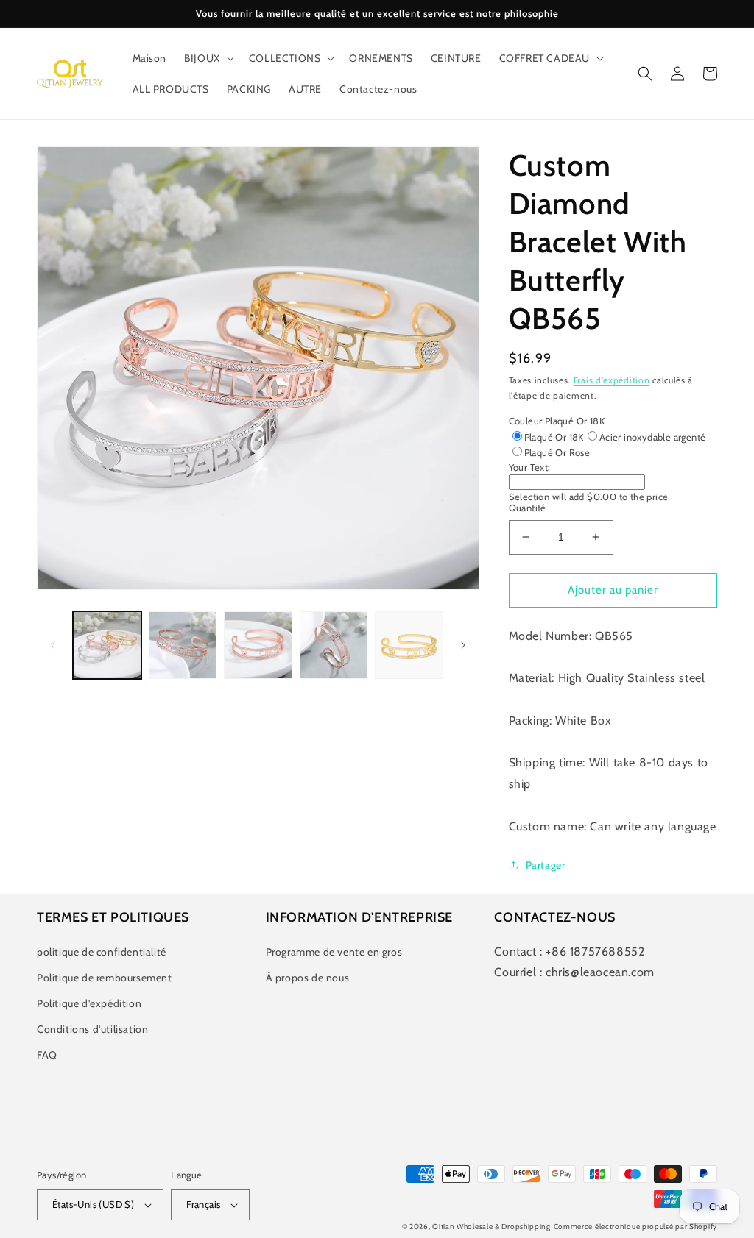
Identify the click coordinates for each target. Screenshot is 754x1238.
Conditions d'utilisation (92, 1029)
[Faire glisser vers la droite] (463, 645)
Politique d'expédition (89, 1003)
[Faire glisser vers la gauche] (53, 645)
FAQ (47, 1054)
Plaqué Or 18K (554, 437)
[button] (207, 58)
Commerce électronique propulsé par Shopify (635, 1226)
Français (203, 1204)
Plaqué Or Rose (557, 452)
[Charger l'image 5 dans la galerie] (409, 645)
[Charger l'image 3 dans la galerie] (258, 645)
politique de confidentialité (101, 951)
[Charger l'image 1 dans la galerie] (107, 645)
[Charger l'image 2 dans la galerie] (183, 645)
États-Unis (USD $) (93, 1204)
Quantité (527, 507)
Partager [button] (546, 865)
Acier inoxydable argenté (652, 437)
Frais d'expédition (612, 379)
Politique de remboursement (104, 977)
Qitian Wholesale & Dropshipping (491, 1226)
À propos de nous (308, 977)
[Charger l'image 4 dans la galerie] (334, 645)
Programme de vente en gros (334, 951)
